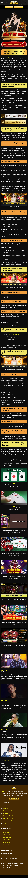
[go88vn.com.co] (14, 2)
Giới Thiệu (5, 805)
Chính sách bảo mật (8, 816)
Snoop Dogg (7, 760)
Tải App (6, 832)
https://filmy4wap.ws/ (10, 57)
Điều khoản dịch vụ (7, 813)
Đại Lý (6, 844)
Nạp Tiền (6, 839)
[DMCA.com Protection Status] (14, 798)
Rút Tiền (6, 842)
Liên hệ (4, 823)
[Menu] (2, 2)
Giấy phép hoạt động (8, 811)
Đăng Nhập (7, 837)
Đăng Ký (6, 834)
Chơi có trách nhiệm (8, 818)
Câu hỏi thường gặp (8, 821)
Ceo (5, 808)
